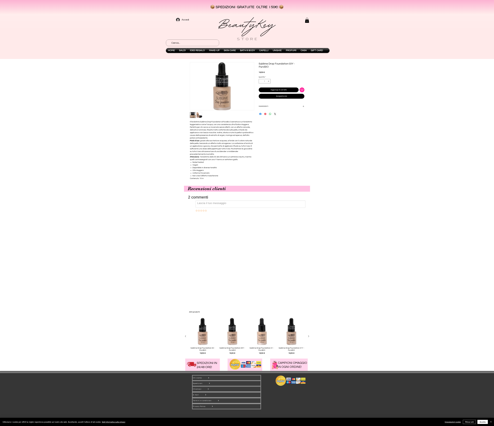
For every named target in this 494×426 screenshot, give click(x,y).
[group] (247, 336)
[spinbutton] (264, 81)
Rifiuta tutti (469, 422)
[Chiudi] (490, 422)
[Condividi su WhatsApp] (270, 113)
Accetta (483, 422)
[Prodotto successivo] (308, 336)
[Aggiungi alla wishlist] (302, 89)
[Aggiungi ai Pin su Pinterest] (265, 113)
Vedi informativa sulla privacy (113, 422)
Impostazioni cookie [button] (453, 422)
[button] (307, 20)
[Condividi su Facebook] (260, 113)
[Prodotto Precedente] (185, 336)
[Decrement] (260, 81)
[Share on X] (275, 113)
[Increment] (268, 81)
